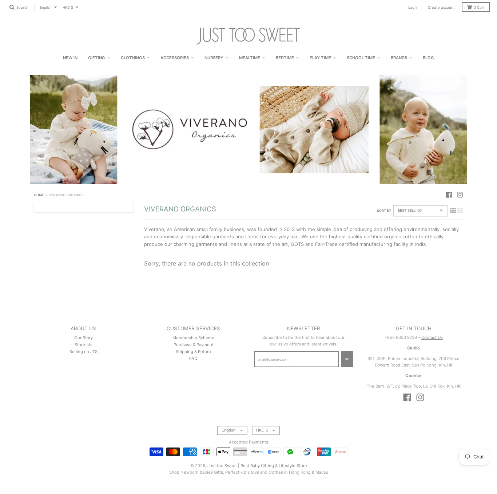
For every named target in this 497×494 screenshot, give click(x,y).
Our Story (83, 337)
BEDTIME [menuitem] (285, 57)
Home (39, 195)
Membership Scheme (193, 337)
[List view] (460, 210)
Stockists (83, 344)
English (46, 7)
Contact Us (432, 337)
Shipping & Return (193, 351)
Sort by (384, 210)
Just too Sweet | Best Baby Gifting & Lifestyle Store (257, 465)
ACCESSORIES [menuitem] (174, 57)
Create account (441, 7)
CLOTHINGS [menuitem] (133, 57)
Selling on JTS (83, 351)
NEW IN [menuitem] (70, 57)
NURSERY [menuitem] (213, 57)
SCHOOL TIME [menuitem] (361, 57)
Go (347, 359)
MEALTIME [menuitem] (249, 57)
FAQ (193, 358)
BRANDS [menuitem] (399, 57)
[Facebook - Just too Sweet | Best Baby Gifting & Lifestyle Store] (449, 194)
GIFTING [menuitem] (96, 57)
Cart (479, 7)
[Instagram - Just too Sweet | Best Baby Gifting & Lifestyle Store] (460, 194)
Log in (413, 7)
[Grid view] (453, 210)
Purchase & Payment (194, 344)
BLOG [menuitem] (428, 57)
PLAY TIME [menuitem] (320, 57)
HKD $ (68, 7)
